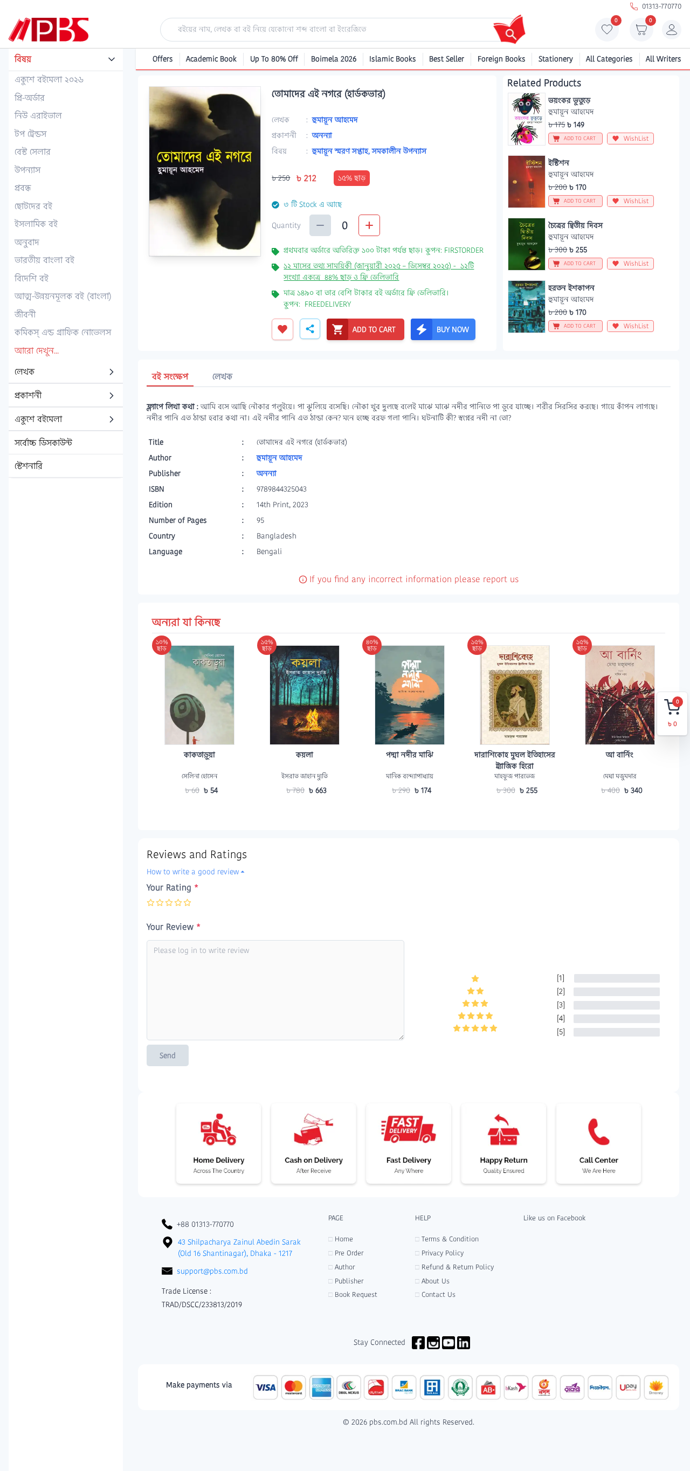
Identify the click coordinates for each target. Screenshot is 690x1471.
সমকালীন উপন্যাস (399, 151)
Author (341, 1267)
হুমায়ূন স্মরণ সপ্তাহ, (342, 151)
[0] (607, 32)
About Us (432, 1281)
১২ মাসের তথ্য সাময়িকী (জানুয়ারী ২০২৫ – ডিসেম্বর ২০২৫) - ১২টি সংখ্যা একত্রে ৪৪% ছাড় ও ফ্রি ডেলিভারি (379, 271)
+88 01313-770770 (205, 1224)
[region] (66, 264)
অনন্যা (322, 135)
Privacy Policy (439, 1253)
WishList (636, 138)
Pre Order (345, 1253)
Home (340, 1239)
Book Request (352, 1294)
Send (168, 1055)
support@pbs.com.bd (212, 1271)
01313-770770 (661, 6)
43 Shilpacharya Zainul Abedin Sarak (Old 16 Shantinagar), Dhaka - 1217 (239, 1248)
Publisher (345, 1281)
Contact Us (435, 1294)
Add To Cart (199, 811)
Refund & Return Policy (454, 1267)
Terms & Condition (447, 1239)
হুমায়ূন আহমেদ (335, 119)
